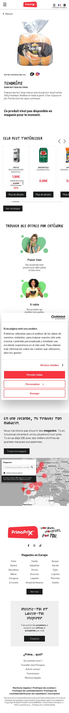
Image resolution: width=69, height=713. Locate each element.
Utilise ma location (14, 473)
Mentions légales (33, 677)
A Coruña (13, 582)
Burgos (55, 561)
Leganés (34, 578)
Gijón (55, 569)
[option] (54, 4)
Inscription (54, 693)
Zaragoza (13, 578)
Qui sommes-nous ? (32, 660)
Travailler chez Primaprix (33, 665)
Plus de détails (16, 194)
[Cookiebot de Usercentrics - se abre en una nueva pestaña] (51, 317)
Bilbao (14, 574)
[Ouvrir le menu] (4, 4)
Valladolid (34, 565)
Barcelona (13, 569)
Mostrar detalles (49, 365)
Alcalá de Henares (34, 582)
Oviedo (55, 582)
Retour (9, 13)
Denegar (34, 393)
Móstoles (55, 578)
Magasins (7, 462)
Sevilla (34, 561)
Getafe (55, 565)
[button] (60, 141)
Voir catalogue (13, 208)
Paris (13, 561)
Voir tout (34, 591)
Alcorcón (34, 574)
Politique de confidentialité (27, 690)
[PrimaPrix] (30, 4)
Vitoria (34, 569)
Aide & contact (33, 669)
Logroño (55, 574)
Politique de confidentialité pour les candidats (33, 692)
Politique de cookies (44, 687)
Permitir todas (35, 374)
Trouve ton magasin (16, 451)
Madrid (13, 565)
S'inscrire (34, 638)
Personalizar (33, 384)
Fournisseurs (33, 673)
